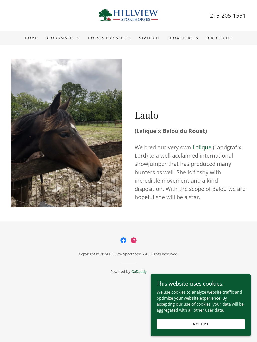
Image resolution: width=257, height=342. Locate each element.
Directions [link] (219, 37)
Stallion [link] (149, 37)
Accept (200, 324)
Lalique (202, 147)
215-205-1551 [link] (228, 15)
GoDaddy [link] (139, 271)
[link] (128, 15)
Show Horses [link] (183, 37)
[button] (63, 38)
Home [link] (31, 37)
